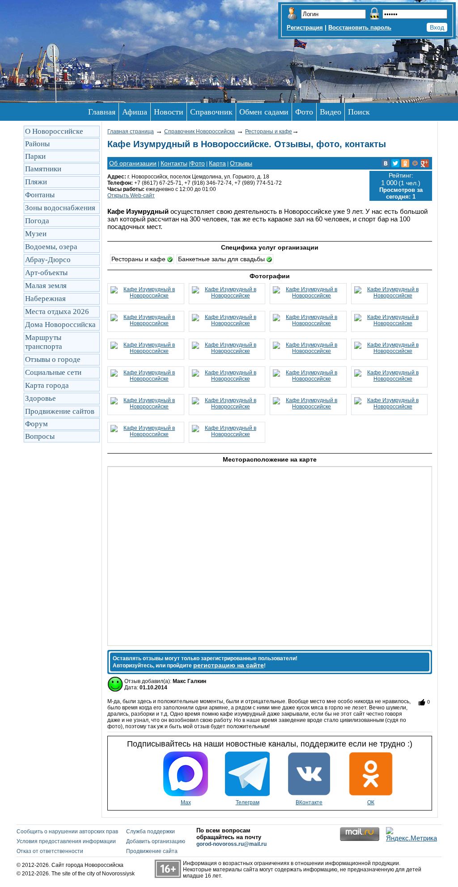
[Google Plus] (425, 163)
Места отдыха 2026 (57, 311)
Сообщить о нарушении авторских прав (67, 831)
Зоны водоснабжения (60, 208)
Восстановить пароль (359, 27)
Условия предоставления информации (66, 841)
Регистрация (305, 27)
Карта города (47, 385)
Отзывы (241, 163)
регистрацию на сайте (228, 665)
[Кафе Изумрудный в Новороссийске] (145, 296)
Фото (304, 111)
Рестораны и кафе (268, 131)
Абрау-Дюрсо (48, 259)
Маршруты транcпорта (43, 342)
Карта (217, 163)
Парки (35, 156)
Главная (101, 111)
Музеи (36, 233)
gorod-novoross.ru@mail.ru (231, 844)
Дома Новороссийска (60, 324)
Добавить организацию (155, 841)
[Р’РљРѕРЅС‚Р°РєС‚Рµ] (386, 163)
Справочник (211, 111)
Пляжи (36, 182)
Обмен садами (263, 111)
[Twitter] (395, 163)
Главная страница (130, 131)
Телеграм (247, 802)
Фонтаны (40, 195)
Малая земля (46, 285)
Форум (36, 424)
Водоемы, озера (51, 246)
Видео (330, 111)
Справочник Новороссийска (199, 131)
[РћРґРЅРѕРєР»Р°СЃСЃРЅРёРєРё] (405, 163)
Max (186, 802)
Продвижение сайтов (59, 411)
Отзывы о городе (53, 359)
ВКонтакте (309, 802)
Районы (37, 144)
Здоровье (40, 398)
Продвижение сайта (152, 851)
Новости (168, 111)
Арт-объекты (46, 272)
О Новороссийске (54, 131)
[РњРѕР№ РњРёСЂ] (415, 163)
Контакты (174, 163)
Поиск (359, 111)
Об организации (133, 163)
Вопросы (40, 436)
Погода (37, 220)
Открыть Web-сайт (131, 195)
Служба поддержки (150, 831)
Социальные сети (53, 372)
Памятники (43, 169)
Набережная (45, 298)
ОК (370, 802)
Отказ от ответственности (50, 851)
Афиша (134, 111)
